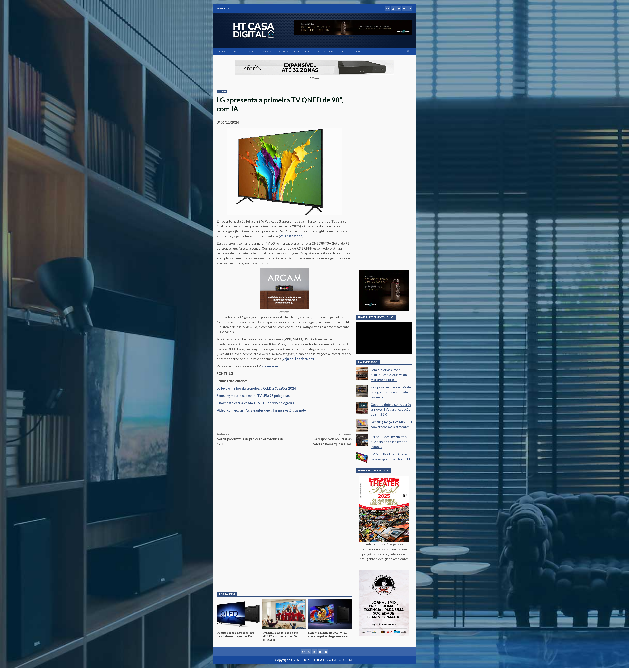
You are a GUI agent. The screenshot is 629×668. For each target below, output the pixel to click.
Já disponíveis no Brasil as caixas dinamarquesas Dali (332, 439)
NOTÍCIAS (237, 51)
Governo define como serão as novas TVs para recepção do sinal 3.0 (391, 409)
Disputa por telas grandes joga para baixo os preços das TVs (238, 614)
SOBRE (370, 51)
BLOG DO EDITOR (325, 51)
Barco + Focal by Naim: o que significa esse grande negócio (389, 441)
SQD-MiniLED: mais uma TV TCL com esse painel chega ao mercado (330, 614)
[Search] (408, 51)
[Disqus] (284, 540)
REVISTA (358, 51)
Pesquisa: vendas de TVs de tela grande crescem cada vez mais (391, 392)
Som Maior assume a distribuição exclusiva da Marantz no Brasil (389, 374)
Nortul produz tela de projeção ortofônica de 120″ (250, 439)
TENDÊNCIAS (283, 51)
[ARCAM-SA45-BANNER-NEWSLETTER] (284, 288)
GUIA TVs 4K (222, 51)
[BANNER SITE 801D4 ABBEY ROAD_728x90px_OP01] (353, 27)
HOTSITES (343, 51)
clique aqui (270, 366)
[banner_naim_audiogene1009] (314, 67)
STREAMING (266, 51)
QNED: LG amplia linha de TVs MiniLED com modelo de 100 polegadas (284, 614)
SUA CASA (251, 51)
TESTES (297, 51)
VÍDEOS (309, 51)
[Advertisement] (284, 471)
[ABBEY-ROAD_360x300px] (384, 290)
